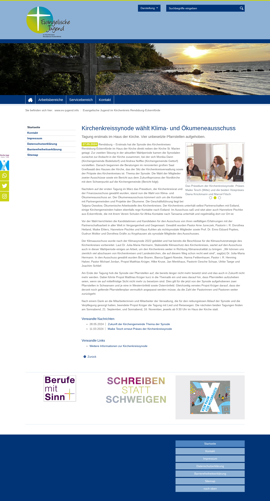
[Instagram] (4, 196)
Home (30, 100)
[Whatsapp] (4, 176)
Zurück (92, 356)
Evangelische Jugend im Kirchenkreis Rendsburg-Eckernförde (121, 110)
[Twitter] (4, 186)
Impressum (34, 138)
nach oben (210, 488)
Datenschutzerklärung (42, 143)
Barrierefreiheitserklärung (44, 149)
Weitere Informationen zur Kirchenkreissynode (118, 346)
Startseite (33, 127)
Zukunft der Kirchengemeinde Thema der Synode (138, 324)
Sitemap (32, 154)
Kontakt (105, 100)
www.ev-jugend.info (67, 110)
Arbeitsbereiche (50, 100)
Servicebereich (81, 100)
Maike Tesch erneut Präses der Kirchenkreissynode (139, 328)
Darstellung (148, 8)
